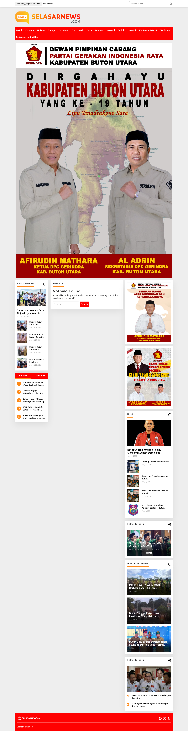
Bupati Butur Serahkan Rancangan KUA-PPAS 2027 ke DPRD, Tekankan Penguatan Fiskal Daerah (37, 348)
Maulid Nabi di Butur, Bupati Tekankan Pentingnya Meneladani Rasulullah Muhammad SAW (37, 335)
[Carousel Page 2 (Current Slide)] (150, 553)
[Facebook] (160, 718)
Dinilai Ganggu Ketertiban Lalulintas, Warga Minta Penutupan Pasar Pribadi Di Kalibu (33, 391)
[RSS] (169, 718)
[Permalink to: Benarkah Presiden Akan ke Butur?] (133, 480)
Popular (23, 375)
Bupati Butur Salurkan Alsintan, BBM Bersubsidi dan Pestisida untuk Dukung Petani (36, 323)
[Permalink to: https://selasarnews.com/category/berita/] (45, 284)
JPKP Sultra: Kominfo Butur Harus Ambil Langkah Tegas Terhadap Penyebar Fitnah (33, 408)
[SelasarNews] (48, 16)
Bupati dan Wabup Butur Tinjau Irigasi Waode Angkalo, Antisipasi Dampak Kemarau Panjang (31, 312)
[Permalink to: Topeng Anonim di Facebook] (133, 466)
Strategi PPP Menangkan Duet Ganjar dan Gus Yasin (146, 545)
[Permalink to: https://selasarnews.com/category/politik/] (170, 524)
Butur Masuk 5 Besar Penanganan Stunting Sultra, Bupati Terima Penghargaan (33, 400)
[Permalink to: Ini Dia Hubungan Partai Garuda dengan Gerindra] (149, 679)
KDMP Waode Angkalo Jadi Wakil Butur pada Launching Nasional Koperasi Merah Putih (34, 416)
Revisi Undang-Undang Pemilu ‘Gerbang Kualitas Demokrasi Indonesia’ (144, 451)
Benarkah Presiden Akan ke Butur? (155, 477)
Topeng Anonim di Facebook (155, 461)
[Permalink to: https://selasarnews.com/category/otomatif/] (170, 415)
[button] (170, 3)
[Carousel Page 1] (147, 553)
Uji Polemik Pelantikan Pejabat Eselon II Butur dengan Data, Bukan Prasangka (153, 506)
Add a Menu (48, 3)
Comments (40, 375)
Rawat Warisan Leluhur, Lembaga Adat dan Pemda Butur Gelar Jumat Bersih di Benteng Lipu (37, 360)
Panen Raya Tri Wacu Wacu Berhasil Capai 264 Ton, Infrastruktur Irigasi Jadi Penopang (33, 383)
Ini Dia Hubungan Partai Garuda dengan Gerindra (151, 696)
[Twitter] (165, 718)
